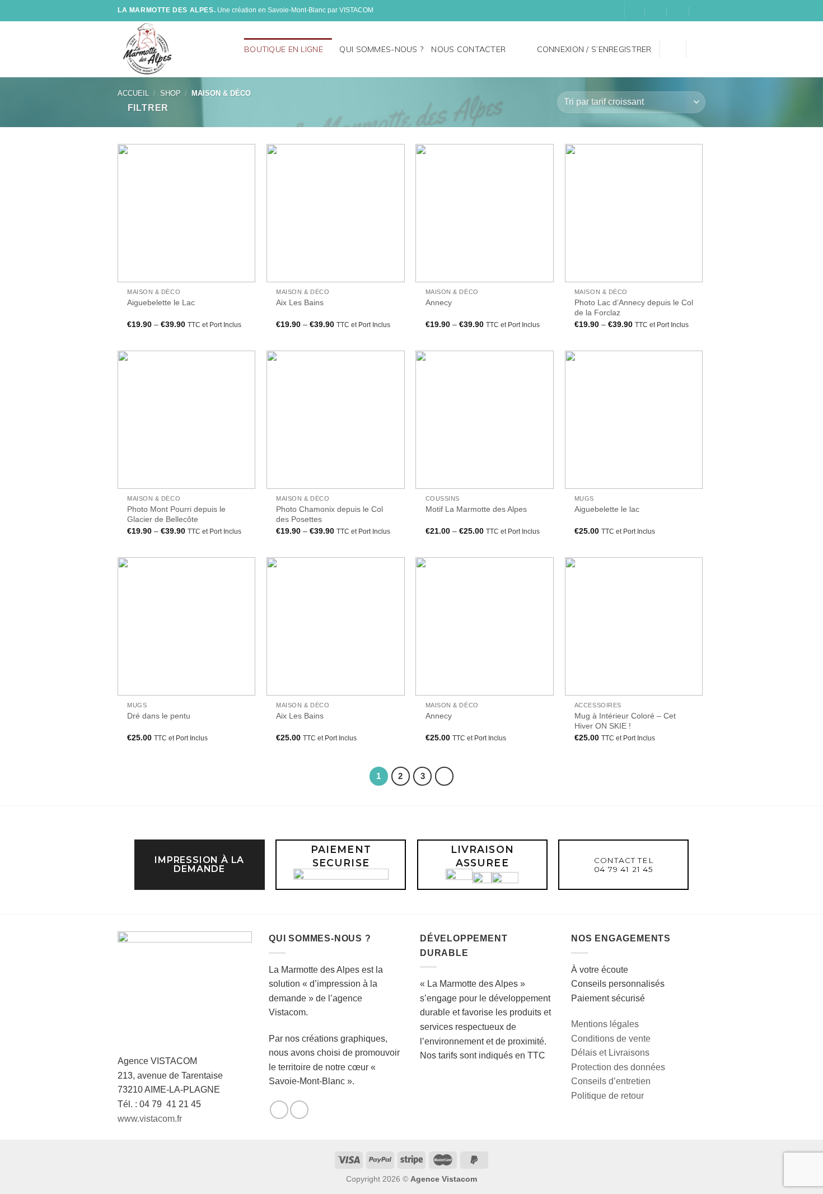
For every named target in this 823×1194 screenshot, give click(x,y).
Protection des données (618, 1067)
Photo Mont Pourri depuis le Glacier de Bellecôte (176, 514)
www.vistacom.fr (150, 1118)
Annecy (438, 302)
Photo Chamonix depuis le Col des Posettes (329, 514)
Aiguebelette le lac (606, 509)
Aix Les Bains (300, 302)
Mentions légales (605, 1024)
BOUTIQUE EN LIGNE (283, 49)
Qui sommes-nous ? (381, 49)
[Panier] (699, 49)
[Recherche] (231, 49)
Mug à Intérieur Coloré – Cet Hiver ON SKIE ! (625, 721)
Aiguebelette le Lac (161, 302)
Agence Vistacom (443, 1178)
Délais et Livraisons (610, 1052)
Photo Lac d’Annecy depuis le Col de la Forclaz (633, 308)
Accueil (133, 93)
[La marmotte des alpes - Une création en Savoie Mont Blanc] (164, 49)
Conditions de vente (611, 1038)
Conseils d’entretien (611, 1081)
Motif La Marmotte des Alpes (476, 509)
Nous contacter (468, 49)
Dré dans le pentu (158, 715)
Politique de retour (607, 1095)
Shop (170, 93)
